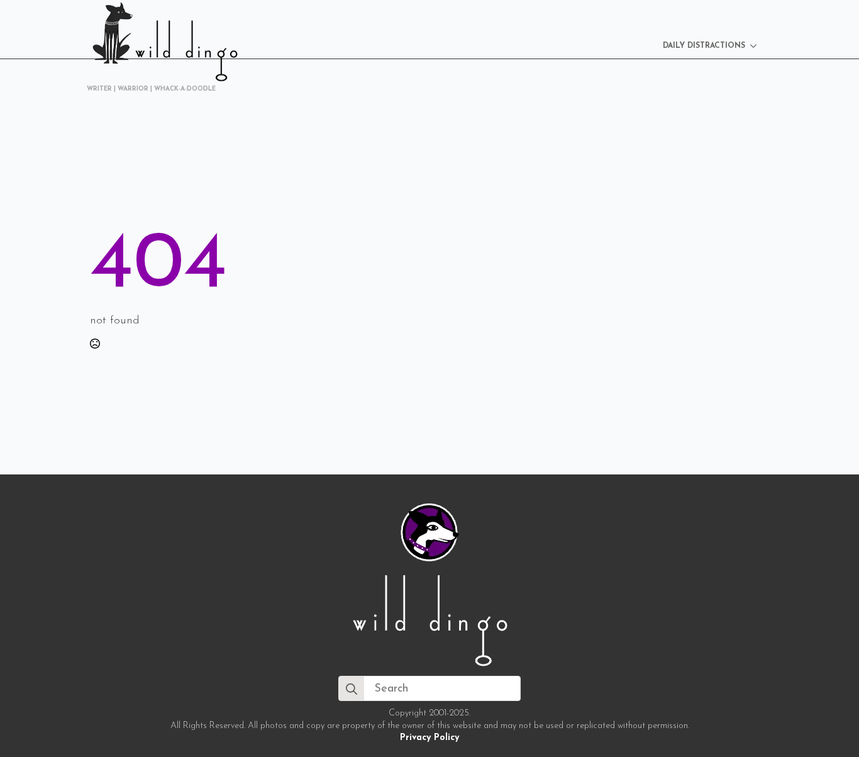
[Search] (351, 689)
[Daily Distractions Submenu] (757, 46)
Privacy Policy (429, 738)
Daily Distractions (704, 46)
